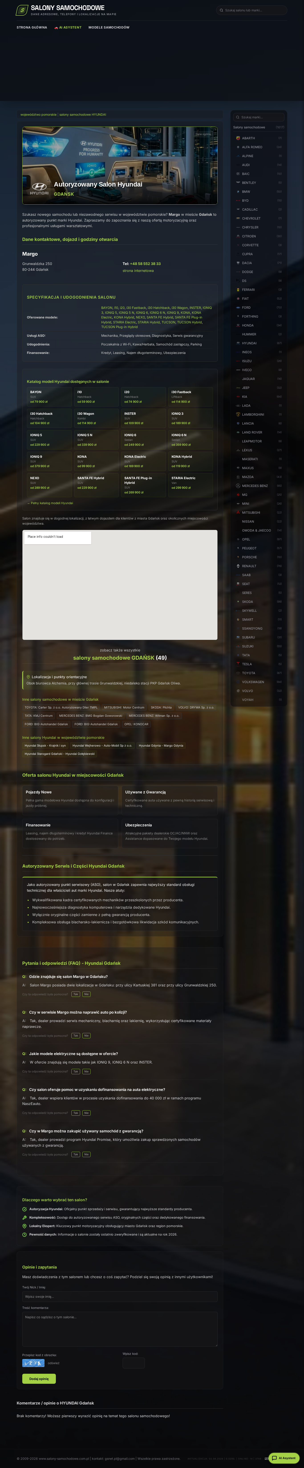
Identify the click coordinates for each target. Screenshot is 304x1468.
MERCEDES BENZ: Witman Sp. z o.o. (154, 715)
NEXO (140, 317)
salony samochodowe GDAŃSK (113, 658)
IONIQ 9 (173, 312)
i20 (122, 308)
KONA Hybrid (124, 317)
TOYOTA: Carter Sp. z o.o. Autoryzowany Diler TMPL (61, 707)
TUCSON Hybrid (189, 322)
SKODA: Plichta (161, 707)
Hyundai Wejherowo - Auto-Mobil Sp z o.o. (102, 745)
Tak (75, 994)
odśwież (54, 1363)
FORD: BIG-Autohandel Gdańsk (46, 724)
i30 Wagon (180, 308)
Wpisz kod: (130, 1353)
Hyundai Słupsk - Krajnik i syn (45, 745)
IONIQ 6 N (157, 312)
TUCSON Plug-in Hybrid (119, 327)
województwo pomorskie (38, 114)
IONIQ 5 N (126, 312)
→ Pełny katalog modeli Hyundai (50, 503)
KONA (185, 312)
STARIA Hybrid (149, 322)
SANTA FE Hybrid (160, 317)
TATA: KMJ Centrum (39, 715)
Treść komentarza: (35, 1308)
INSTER (195, 308)
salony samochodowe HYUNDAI (82, 114)
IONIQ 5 (111, 312)
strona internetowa (138, 270)
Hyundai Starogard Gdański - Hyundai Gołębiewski (60, 754)
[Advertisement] (152, 63)
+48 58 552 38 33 (145, 263)
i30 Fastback (136, 308)
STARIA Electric (124, 322)
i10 (116, 308)
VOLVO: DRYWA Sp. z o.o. (196, 707)
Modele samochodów (109, 27)
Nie (86, 994)
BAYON (106, 308)
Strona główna (32, 27)
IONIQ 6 (142, 312)
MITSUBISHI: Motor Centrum (124, 707)
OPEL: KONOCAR (136, 724)
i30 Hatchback (159, 308)
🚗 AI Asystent (67, 27)
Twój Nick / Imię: (34, 1287)
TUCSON (168, 322)
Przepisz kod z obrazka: (39, 1355)
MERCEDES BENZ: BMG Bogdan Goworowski (90, 715)
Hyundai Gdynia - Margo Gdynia (161, 745)
